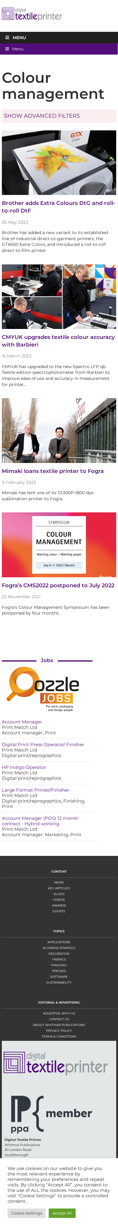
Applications (59, 942)
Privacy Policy (59, 1031)
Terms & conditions (59, 1036)
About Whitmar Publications (59, 1025)
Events (59, 911)
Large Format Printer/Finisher (35, 790)
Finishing (59, 965)
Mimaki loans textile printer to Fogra (53, 471)
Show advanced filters (42, 115)
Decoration (58, 954)
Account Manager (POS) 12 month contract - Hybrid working (40, 820)
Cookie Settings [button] (26, 1213)
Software (59, 977)
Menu (19, 37)
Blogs (59, 894)
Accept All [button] (62, 1213)
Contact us (59, 1019)
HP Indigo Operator (24, 767)
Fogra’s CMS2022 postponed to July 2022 (58, 585)
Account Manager (22, 722)
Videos (59, 900)
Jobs (47, 660)
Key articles (59, 888)
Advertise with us (59, 1013)
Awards (59, 905)
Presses (59, 971)
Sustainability (58, 982)
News (59, 882)
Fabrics (59, 959)
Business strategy (59, 948)
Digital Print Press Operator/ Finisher (43, 744)
